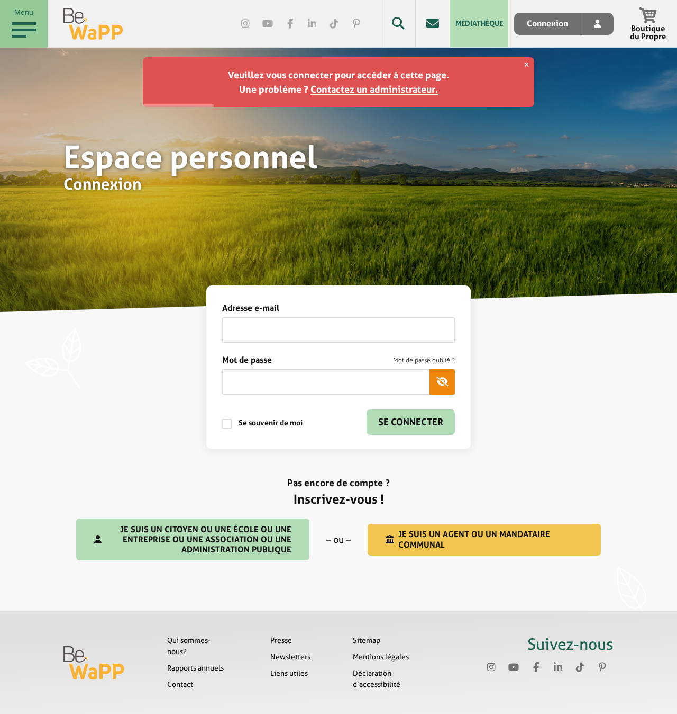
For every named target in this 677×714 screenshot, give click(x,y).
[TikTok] (334, 23)
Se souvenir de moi (270, 422)
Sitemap (366, 640)
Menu (23, 12)
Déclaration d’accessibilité (376, 679)
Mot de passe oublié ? (424, 360)
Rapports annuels (195, 668)
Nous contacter (432, 23)
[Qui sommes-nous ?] (94, 662)
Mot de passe (338, 360)
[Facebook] (289, 23)
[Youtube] (267, 23)
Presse (281, 640)
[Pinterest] (356, 23)
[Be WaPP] (93, 24)
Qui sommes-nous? (189, 646)
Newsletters (290, 657)
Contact (180, 684)
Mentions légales (381, 657)
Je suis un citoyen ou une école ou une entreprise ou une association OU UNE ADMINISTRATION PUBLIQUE (205, 539)
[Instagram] (245, 23)
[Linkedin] (312, 23)
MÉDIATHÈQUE (479, 23)
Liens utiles (289, 673)
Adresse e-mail (250, 308)
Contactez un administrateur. (374, 89)
